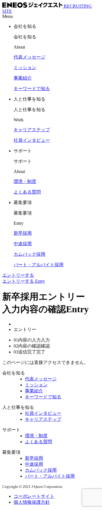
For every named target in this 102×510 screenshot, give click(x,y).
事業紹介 (34, 390)
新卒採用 (34, 458)
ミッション (36, 384)
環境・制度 (36, 435)
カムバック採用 (41, 470)
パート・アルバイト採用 (50, 476)
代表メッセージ (41, 378)
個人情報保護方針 (32, 502)
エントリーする (18, 275)
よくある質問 (38, 441)
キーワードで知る (43, 396)
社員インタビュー (43, 413)
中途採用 (34, 464)
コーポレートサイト (34, 496)
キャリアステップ (43, 419)
